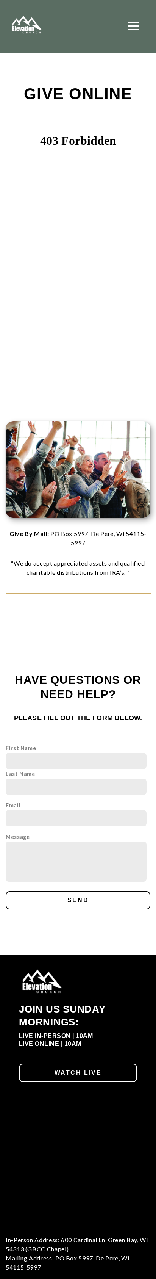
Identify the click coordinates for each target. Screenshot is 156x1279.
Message (18, 837)
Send (78, 900)
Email (13, 805)
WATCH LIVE (78, 1072)
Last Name (20, 774)
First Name (21, 748)
